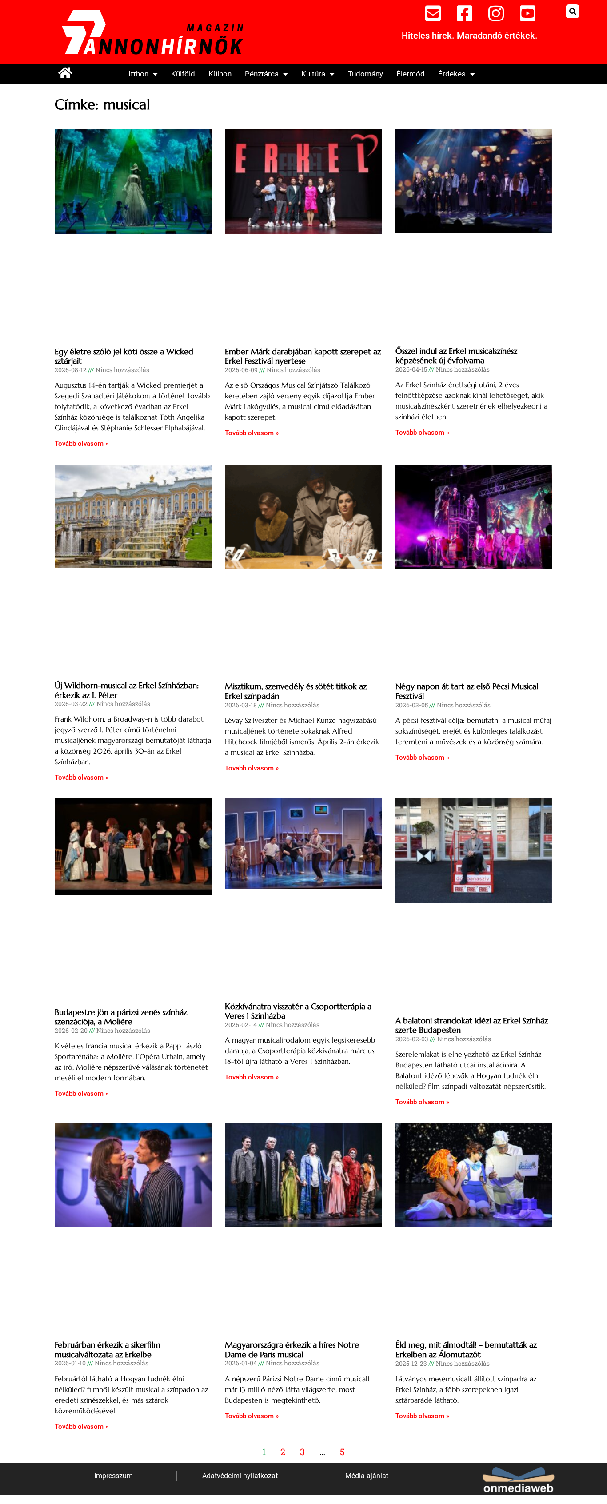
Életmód (410, 73)
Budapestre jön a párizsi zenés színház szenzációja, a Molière (121, 1017)
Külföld (183, 73)
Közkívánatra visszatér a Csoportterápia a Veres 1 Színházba (298, 1011)
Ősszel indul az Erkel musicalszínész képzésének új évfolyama (456, 356)
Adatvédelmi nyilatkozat (240, 1476)
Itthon (138, 73)
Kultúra (313, 73)
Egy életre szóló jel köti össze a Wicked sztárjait (124, 356)
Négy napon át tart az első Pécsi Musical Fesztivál (466, 691)
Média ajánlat (366, 1476)
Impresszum (113, 1476)
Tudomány (365, 73)
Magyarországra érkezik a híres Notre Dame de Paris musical (292, 1350)
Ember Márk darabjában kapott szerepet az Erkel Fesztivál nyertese (303, 356)
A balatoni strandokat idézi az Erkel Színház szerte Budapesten (471, 1025)
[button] (572, 11)
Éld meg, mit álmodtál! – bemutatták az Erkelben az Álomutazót (466, 1350)
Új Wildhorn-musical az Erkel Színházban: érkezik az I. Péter (127, 690)
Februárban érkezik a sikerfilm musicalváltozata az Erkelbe (107, 1350)
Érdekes (452, 73)
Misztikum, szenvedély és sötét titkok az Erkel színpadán (296, 691)
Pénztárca (262, 73)
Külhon (220, 73)
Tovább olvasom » (81, 444)
